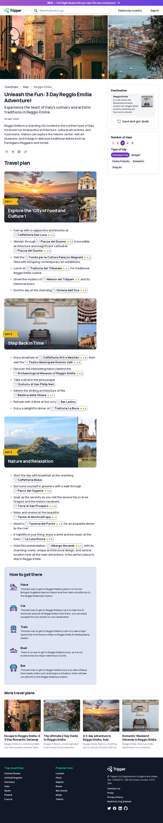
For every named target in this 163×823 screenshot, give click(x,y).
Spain (7, 790)
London (60, 773)
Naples (60, 781)
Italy (26, 87)
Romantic (138, 161)
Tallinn (59, 799)
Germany (9, 781)
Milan (59, 794)
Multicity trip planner (119, 801)
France (8, 799)
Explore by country (130, 10)
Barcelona (61, 790)
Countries (11, 87)
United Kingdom (13, 777)
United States (12, 773)
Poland (8, 794)
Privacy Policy (115, 797)
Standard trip (120, 154)
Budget (136, 154)
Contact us (113, 788)
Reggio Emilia (43, 87)
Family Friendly (120, 161)
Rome (59, 786)
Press (110, 792)
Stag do (116, 167)
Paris (58, 777)
